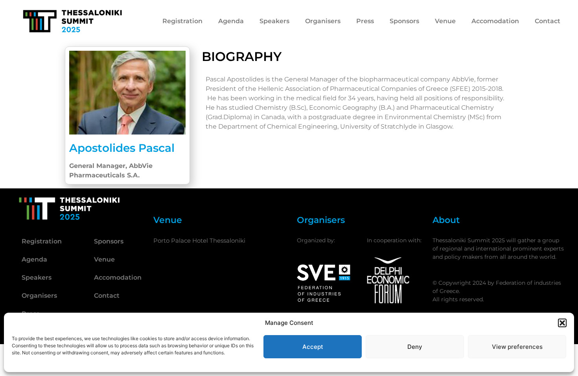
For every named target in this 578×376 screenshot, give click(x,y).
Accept (312, 346)
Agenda (231, 21)
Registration (182, 21)
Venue (445, 21)
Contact (547, 21)
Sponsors (404, 21)
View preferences (517, 346)
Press (365, 21)
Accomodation (495, 21)
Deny (414, 346)
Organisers (323, 21)
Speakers (274, 21)
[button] (562, 323)
